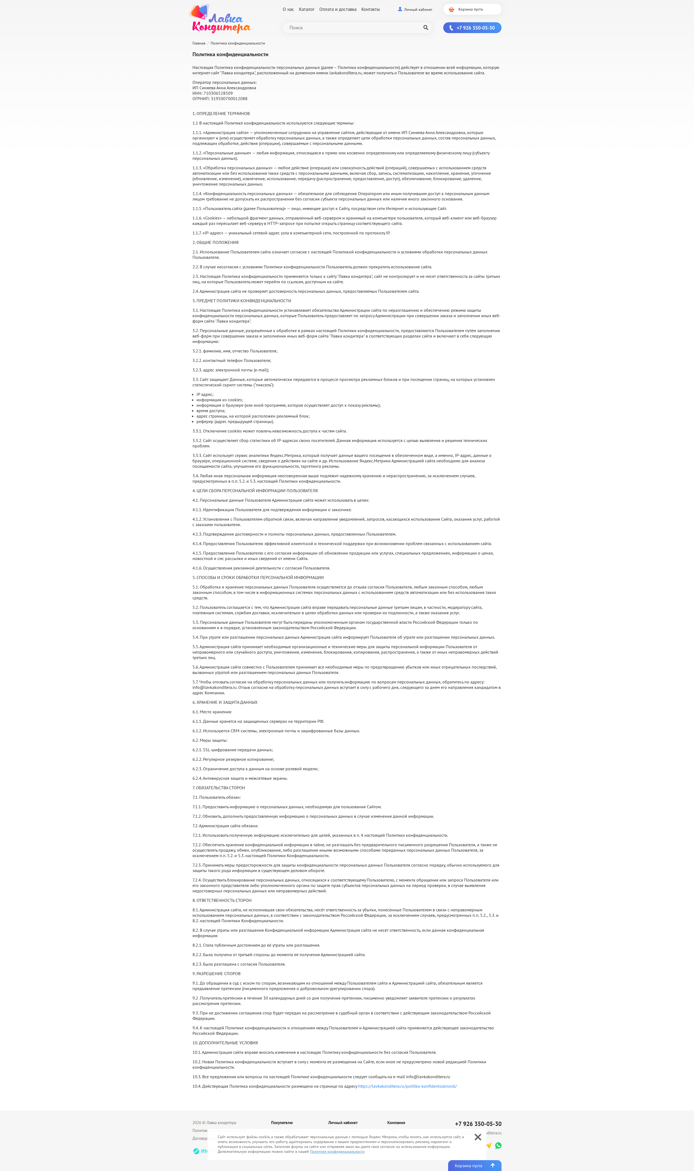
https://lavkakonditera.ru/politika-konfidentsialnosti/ (407, 1086)
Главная (198, 43)
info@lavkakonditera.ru (214, 687)
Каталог (306, 9)
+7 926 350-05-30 (478, 1124)
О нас (288, 9)
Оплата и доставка (337, 9)
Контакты (370, 9)
